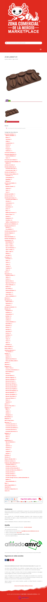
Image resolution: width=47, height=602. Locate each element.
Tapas (7, 338)
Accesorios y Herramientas (12, 369)
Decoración (7, 273)
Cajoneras (8, 445)
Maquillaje (8, 179)
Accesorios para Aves (10, 423)
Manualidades (8, 416)
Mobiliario (7, 433)
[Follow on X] (8, 560)
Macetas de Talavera (10, 383)
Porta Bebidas (9, 229)
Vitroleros (8, 344)
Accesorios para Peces (11, 429)
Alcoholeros (8, 310)
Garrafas (8, 329)
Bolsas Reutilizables (9, 236)
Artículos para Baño (9, 194)
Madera (7, 163)
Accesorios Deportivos (10, 154)
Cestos (7, 449)
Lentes (7, 146)
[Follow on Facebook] (6, 560)
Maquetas (7, 418)
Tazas (7, 264)
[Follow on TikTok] (13, 560)
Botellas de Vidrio (9, 275)
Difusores (7, 298)
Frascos (7, 327)
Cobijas (7, 141)
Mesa (7, 210)
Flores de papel (8, 346)
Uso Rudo (8, 255)
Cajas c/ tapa (8, 251)
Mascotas (7, 422)
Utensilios (8, 220)
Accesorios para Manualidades (11, 161)
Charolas (7, 201)
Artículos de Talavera (10, 475)
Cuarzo (6, 271)
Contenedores (9, 203)
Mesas (7, 436)
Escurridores (8, 206)
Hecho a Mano (8, 348)
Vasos (7, 157)
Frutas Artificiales (10, 284)
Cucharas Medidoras (10, 156)
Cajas (7, 443)
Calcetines (8, 139)
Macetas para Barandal (11, 386)
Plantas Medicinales (10, 481)
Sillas (7, 438)
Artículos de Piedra (10, 473)
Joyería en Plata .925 (9, 405)
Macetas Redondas (10, 392)
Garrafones (8, 331)
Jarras (7, 208)
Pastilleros (8, 335)
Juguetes (8, 356)
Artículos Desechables (10, 183)
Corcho (7, 279)
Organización (8, 440)
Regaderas (8, 402)
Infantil (6, 353)
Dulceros (7, 227)
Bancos (7, 434)
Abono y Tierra (9, 367)
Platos (7, 400)
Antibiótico (8, 312)
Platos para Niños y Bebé (11, 360)
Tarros (7, 262)
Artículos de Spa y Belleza (10, 174)
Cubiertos (8, 188)
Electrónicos (7, 299)
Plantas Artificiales (10, 290)
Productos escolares (9, 461)
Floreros (7, 373)
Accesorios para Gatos (11, 425)
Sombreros (8, 150)
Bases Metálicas (9, 371)
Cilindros (7, 318)
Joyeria (6, 403)
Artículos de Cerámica (10, 466)
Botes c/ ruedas (9, 245)
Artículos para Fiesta (9, 225)
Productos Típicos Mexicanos (11, 462)
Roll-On (7, 336)
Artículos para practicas (10, 231)
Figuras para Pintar (10, 282)
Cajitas (7, 277)
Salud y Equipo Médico (9, 485)
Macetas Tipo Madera (10, 394)
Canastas (8, 447)
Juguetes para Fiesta (10, 358)
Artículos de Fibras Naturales (12, 468)
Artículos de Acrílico (9, 165)
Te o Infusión (8, 351)
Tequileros (8, 268)
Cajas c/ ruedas (9, 249)
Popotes (7, 216)
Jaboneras (7, 364)
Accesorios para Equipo (11, 199)
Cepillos (7, 411)
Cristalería (7, 257)
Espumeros (8, 325)
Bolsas (7, 137)
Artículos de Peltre (10, 471)
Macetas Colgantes (10, 377)
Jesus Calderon (9, 59)
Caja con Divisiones (10, 247)
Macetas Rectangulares (11, 390)
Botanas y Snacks (9, 186)
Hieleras (7, 253)
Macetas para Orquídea (11, 388)
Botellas (7, 316)
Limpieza (7, 407)
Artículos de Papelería (9, 172)
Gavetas (7, 453)
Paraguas (8, 148)
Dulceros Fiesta (9, 280)
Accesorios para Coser (10, 168)
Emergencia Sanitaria (9, 307)
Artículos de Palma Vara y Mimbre (13, 470)
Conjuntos (8, 451)
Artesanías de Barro (10, 464)
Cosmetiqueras (9, 177)
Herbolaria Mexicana (9, 350)
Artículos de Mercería (9, 166)
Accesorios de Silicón (9, 152)
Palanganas (8, 414)
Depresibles (8, 323)
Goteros (7, 333)
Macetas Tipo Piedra (10, 396)
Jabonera (7, 362)
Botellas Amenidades (9, 238)
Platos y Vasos (9, 214)
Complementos (9, 143)
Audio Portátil (9, 301)
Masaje (7, 181)
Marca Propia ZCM (9, 420)
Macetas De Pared (10, 381)
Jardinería (7, 366)
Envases (6, 308)
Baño (7, 409)
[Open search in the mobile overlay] (23, 42)
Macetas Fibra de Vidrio (11, 384)
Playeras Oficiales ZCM (10, 459)
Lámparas (8, 305)
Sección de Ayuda (28, 527)
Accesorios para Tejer (10, 170)
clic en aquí (19, 532)
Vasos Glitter (8, 294)
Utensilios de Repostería (10, 489)
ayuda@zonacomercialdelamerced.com (30, 531)
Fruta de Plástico (9, 375)
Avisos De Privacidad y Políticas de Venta (23, 585)
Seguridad (7, 487)
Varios (7, 190)
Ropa (6, 483)
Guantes (7, 145)
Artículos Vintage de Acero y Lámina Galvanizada (16, 477)
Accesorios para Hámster (11, 427)
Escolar (7, 355)
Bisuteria (7, 234)
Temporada (8, 292)
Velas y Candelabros (10, 296)
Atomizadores (9, 314)
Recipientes (8, 218)
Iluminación (8, 303)
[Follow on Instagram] (11, 560)
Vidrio (7, 342)
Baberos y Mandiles (10, 135)
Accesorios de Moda (9, 134)
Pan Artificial (8, 288)
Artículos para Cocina (9, 197)
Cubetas (7, 412)
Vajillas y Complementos (11, 222)
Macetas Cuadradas (10, 379)
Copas (7, 260)
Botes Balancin (9, 242)
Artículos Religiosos (9, 233)
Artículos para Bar (9, 196)
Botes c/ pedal (9, 243)
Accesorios (8, 175)
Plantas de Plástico (10, 398)
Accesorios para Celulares (10, 159)
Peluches (7, 457)
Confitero (8, 319)
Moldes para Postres (10, 212)
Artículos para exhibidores (10, 224)
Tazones (7, 266)
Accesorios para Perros (11, 431)
